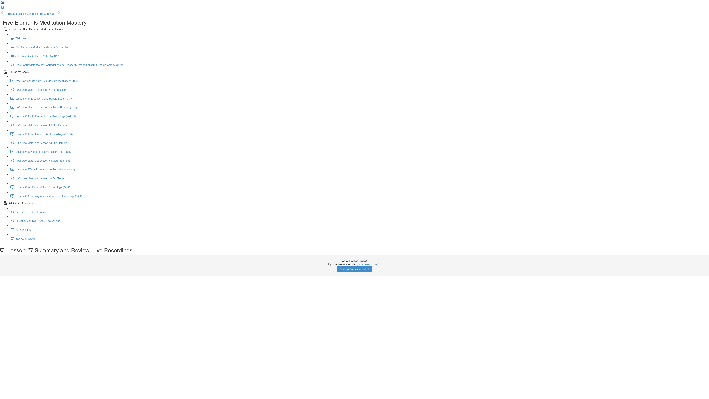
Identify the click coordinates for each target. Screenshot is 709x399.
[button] (2, 3)
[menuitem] (2, 8)
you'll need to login (369, 264)
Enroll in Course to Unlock (354, 269)
